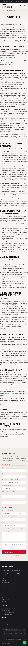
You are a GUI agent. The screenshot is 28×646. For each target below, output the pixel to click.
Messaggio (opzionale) (8, 531)
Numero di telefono (7, 500)
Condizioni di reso (6, 622)
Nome (4, 467)
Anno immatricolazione (9, 516)
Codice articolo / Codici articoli (13, 522)
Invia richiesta (8, 552)
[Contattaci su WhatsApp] (24, 642)
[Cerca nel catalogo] (24, 5)
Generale (4, 580)
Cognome (5, 473)
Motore (3, 584)
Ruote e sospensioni (6, 591)
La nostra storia (5, 599)
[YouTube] (18, 573)
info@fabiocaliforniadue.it (7, 1)
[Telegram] (6, 573)
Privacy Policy (5, 624)
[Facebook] (14, 573)
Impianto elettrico (6, 582)
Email (4, 493)
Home (3, 10)
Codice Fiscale (7, 485)
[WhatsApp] (3, 573)
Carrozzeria (4, 588)
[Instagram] (10, 573)
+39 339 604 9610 (20, 1)
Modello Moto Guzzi (8, 510)
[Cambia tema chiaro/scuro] (21, 5)
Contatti (4, 601)
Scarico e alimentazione (7, 586)
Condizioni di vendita (6, 620)
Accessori (4, 593)
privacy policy (9, 547)
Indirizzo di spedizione (10, 479)
